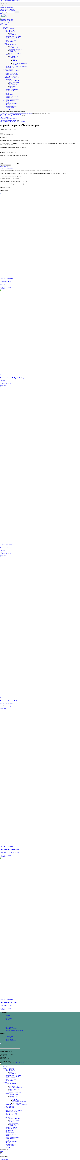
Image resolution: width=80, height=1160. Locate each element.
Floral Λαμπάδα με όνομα (8, 1002)
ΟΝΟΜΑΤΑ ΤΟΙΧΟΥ (12, 75)
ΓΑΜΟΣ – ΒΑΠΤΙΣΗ (11, 1026)
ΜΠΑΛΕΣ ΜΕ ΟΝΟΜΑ (15, 49)
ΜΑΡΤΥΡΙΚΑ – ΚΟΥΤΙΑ (13, 37)
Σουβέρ (8, 109)
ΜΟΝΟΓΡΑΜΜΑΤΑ (11, 73)
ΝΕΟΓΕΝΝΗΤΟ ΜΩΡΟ (12, 99)
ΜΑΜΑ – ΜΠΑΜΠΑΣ (15, 80)
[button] (5, 287)
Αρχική (8, 1015)
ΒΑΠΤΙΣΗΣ (12, 34)
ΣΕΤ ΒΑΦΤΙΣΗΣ (10, 39)
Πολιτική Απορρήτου (11, 1040)
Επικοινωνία (9, 1017)
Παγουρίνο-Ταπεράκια (11, 106)
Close (1, 1151)
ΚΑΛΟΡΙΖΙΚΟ (10, 94)
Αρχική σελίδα (4, 113)
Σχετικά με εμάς (10, 1018)
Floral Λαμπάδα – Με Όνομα (9, 849)
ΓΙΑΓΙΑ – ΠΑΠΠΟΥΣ (15, 53)
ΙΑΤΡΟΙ (8, 93)
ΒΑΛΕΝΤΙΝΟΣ (10, 67)
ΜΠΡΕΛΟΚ (9, 97)
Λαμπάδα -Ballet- (5, 281)
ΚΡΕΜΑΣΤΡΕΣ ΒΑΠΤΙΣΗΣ (13, 36)
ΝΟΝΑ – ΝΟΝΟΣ (14, 50)
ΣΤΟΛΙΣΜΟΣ (9, 41)
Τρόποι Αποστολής (11, 1037)
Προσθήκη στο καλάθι (6, 165)
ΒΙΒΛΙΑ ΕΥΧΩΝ (10, 32)
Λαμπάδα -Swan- (5, 548)
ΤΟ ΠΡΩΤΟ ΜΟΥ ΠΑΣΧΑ (19, 63)
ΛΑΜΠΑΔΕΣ (12, 57)
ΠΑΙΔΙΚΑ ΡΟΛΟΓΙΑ (11, 76)
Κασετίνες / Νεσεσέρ (11, 103)
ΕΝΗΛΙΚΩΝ (15, 62)
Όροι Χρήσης (9, 1039)
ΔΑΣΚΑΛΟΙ (12, 52)
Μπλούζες (8, 104)
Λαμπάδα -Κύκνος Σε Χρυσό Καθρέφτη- (10, 116)
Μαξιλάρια (9, 102)
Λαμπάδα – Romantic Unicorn (10, 701)
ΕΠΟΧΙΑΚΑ (11, 113)
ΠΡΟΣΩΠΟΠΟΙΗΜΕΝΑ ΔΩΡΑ (14, 1030)
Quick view (3, 288)
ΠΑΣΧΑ (8, 54)
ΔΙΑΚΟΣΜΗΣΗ (13, 47)
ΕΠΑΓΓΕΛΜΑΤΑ (14, 82)
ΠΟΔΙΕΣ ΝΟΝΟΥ (11, 30)
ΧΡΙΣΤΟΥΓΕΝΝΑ (11, 44)
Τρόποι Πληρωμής (11, 1036)
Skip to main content (14, 0)
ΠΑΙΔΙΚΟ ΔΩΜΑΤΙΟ (11, 1029)
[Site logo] (8, 10)
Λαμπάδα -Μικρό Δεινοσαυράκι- (8, 120)
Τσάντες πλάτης (10, 107)
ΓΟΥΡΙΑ (11, 46)
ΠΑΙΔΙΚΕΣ (12, 83)
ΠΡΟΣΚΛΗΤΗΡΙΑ (11, 40)
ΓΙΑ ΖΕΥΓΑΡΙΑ (13, 85)
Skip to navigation (4, 0)
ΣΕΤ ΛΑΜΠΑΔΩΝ (17, 64)
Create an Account (4, 1159)
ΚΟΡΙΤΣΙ (14, 60)
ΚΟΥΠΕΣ (8, 79)
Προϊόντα (8, 1020)
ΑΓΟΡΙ (14, 59)
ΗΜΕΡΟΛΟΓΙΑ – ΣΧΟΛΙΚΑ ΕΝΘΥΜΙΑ (17, 66)
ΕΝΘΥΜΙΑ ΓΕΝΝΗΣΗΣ (12, 70)
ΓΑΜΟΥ (11, 33)
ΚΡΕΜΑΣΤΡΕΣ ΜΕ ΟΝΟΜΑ (14, 72)
